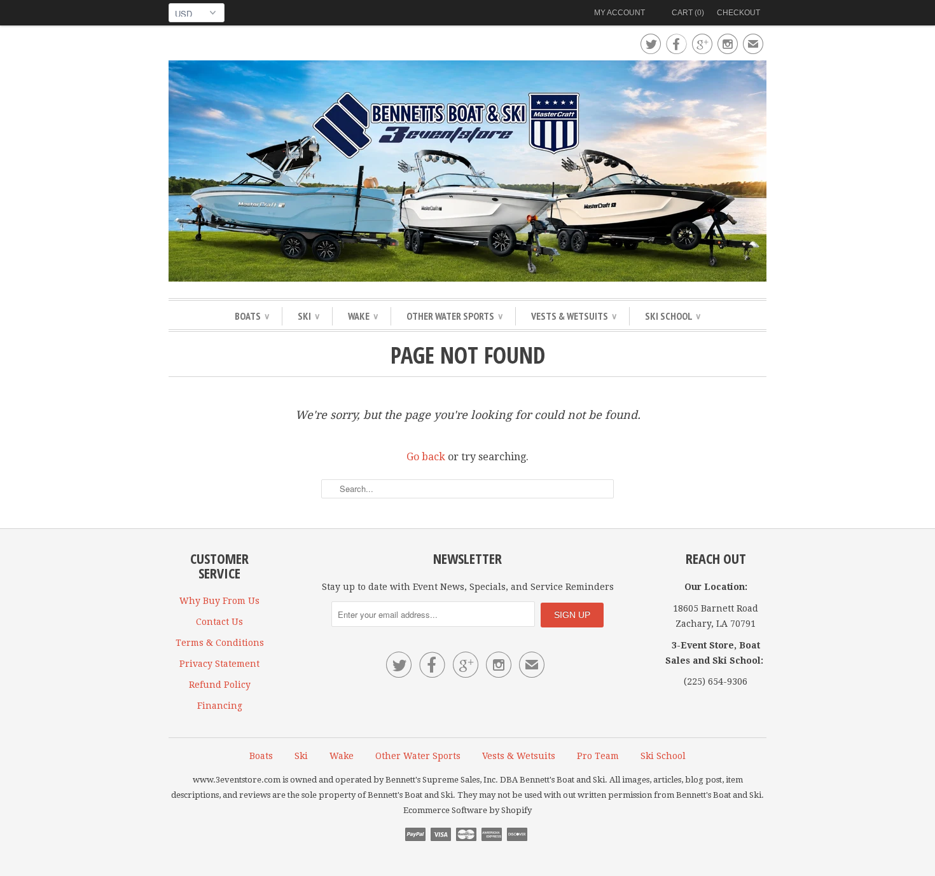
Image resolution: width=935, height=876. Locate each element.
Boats (252, 316)
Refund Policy (220, 685)
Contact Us (219, 622)
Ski (308, 316)
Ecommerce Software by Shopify (467, 810)
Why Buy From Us (219, 601)
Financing (219, 706)
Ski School (672, 316)
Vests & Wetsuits (573, 316)
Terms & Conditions (220, 643)
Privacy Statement (219, 664)
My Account (619, 12)
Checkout (738, 12)
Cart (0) (688, 12)
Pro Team (598, 756)
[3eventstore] (467, 172)
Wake (363, 316)
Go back (425, 457)
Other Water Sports (454, 316)
